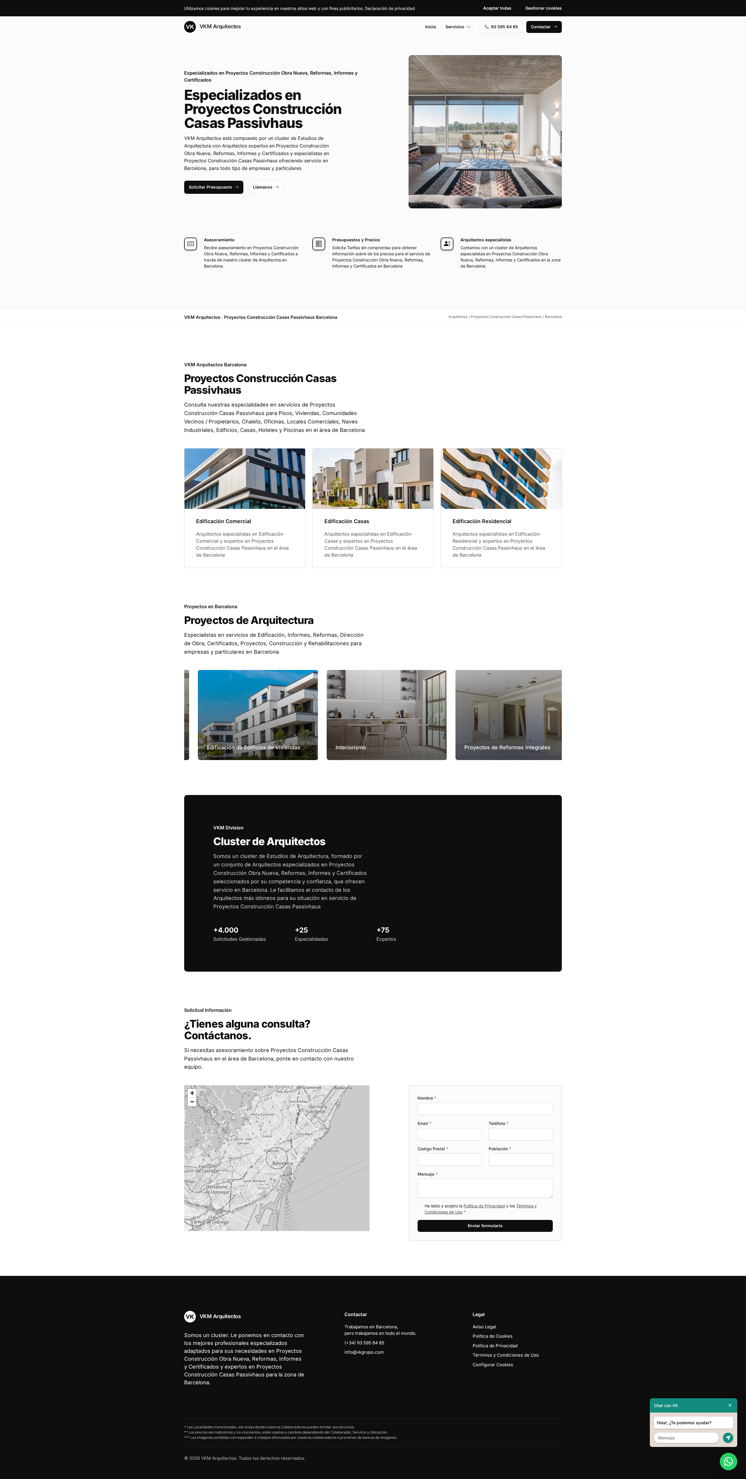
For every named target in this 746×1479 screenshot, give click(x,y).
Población (500, 1148)
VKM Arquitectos (219, 26)
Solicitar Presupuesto (210, 186)
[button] (276, 1158)
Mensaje (427, 1174)
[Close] (730, 1405)
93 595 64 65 (504, 26)
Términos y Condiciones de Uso (506, 1355)
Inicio (430, 26)
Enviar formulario (485, 1225)
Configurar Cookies (493, 1364)
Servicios (455, 26)
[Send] (728, 1438)
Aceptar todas (497, 8)
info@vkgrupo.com (364, 1352)
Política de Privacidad (484, 1205)
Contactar (541, 26)
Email (424, 1123)
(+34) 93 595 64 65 (364, 1343)
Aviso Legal (484, 1326)
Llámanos (262, 186)
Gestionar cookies (543, 8)
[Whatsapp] (728, 1461)
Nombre (427, 1097)
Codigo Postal (433, 1148)
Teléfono (499, 1123)
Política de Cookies (493, 1336)
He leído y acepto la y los (481, 1208)
